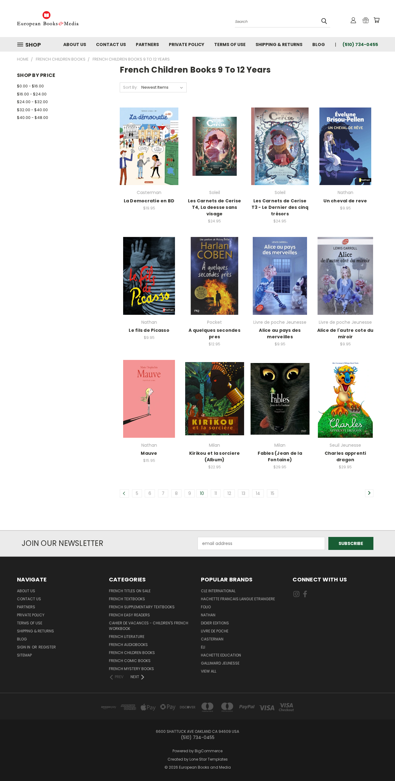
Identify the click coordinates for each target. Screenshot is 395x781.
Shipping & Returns (279, 44)
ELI (203, 647)
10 (202, 493)
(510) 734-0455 (360, 44)
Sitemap (24, 655)
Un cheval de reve (345, 201)
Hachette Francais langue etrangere (238, 599)
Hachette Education (221, 655)
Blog (318, 44)
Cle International (218, 590)
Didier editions (215, 623)
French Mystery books (131, 668)
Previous (378, 761)
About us (74, 44)
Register (47, 647)
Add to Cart (149, 157)
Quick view (149, 133)
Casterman (212, 639)
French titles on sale (130, 590)
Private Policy (186, 44)
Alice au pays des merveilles (280, 333)
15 (272, 493)
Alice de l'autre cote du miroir (345, 333)
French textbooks (127, 599)
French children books (132, 652)
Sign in (24, 647)
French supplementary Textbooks (142, 607)
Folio (206, 607)
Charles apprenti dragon (345, 456)
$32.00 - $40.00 (32, 110)
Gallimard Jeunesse (220, 663)
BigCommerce (208, 751)
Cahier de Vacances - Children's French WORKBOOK (148, 625)
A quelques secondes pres (214, 333)
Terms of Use (230, 44)
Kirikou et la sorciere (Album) (214, 456)
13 (243, 493)
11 (215, 493)
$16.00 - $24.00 (32, 94)
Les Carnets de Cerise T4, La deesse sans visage (214, 207)
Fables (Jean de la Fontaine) (280, 456)
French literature (126, 636)
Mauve (149, 453)
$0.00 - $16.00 (30, 86)
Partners (147, 44)
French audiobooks (128, 644)
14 (258, 493)
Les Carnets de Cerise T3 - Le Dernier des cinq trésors (280, 207)
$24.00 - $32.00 (32, 102)
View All (208, 671)
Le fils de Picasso (149, 330)
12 (229, 493)
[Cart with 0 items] (376, 20)
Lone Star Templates (208, 759)
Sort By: (130, 87)
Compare (147, 145)
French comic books (130, 660)
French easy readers (129, 615)
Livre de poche (214, 631)
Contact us (111, 44)
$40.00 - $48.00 (32, 117)
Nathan (208, 615)
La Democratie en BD (149, 201)
